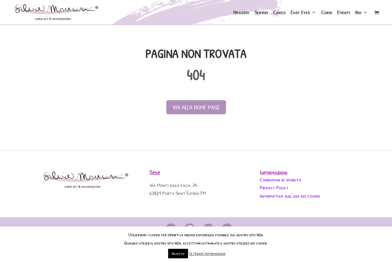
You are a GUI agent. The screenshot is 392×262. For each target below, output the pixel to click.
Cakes (279, 13)
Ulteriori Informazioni (207, 253)
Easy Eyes (300, 13)
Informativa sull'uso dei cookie (290, 195)
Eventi (343, 13)
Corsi (326, 13)
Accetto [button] (178, 253)
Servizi (261, 13)
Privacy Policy (274, 187)
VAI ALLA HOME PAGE (196, 107)
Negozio (241, 13)
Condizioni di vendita (280, 179)
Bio (358, 13)
